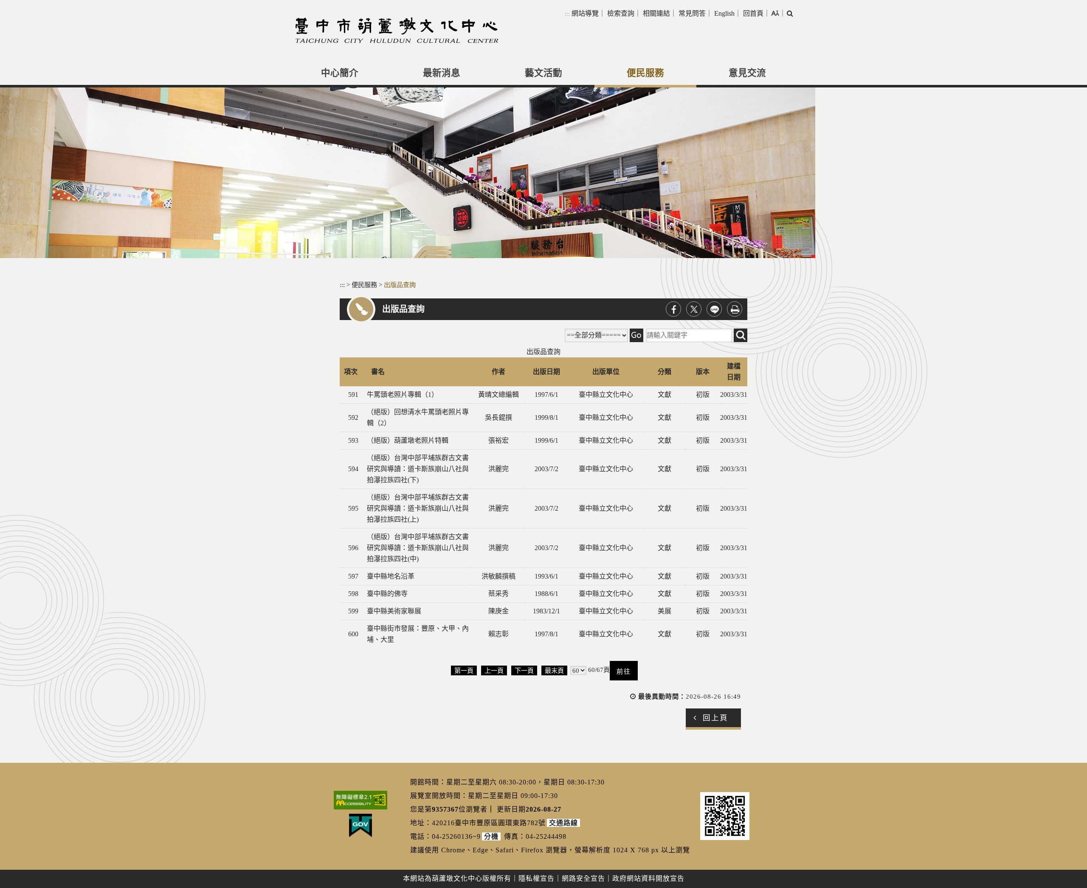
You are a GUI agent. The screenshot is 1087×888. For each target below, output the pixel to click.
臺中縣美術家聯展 (394, 611)
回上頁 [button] (715, 718)
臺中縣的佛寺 (387, 593)
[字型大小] (775, 13)
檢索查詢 (620, 13)
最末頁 (554, 670)
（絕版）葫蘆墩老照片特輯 (407, 440)
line (714, 309)
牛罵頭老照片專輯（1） (402, 394)
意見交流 (747, 73)
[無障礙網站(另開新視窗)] (360, 800)
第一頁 (463, 670)
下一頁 (524, 670)
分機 (491, 836)
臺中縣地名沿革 (390, 576)
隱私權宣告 (536, 878)
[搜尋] (636, 335)
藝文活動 (543, 73)
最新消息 (441, 73)
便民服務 (645, 73)
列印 (734, 309)
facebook (673, 309)
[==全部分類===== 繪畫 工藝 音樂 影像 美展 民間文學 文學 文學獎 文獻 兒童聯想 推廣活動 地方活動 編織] (596, 335)
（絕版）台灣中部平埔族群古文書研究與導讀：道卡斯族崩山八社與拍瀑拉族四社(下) (418, 468)
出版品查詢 (400, 284)
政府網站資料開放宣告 (648, 878)
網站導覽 (585, 13)
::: (567, 14)
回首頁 (753, 13)
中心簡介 (339, 73)
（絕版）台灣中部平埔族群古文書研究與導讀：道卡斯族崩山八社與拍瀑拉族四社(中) (418, 547)
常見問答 (692, 13)
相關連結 (656, 13)
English (724, 13)
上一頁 (494, 670)
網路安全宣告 (583, 878)
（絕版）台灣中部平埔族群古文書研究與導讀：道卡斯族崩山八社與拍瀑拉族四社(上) (418, 508)
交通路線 (563, 822)
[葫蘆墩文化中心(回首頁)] (397, 30)
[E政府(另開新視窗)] (360, 825)
